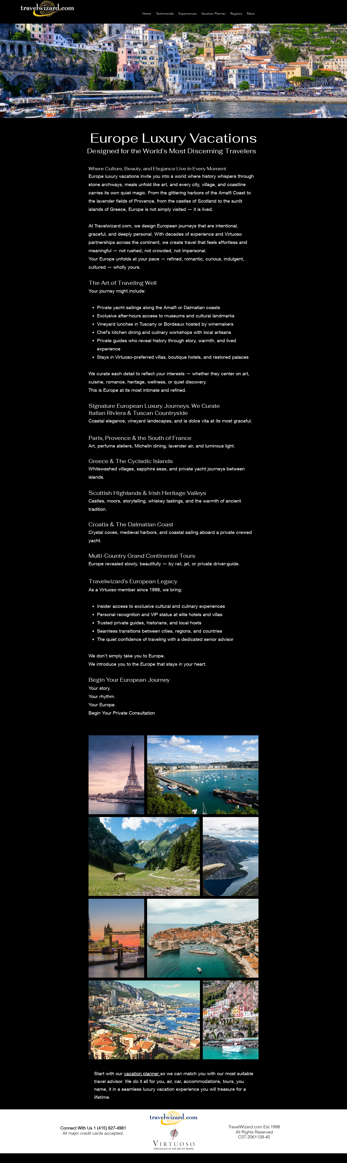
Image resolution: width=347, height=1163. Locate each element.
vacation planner (142, 1073)
